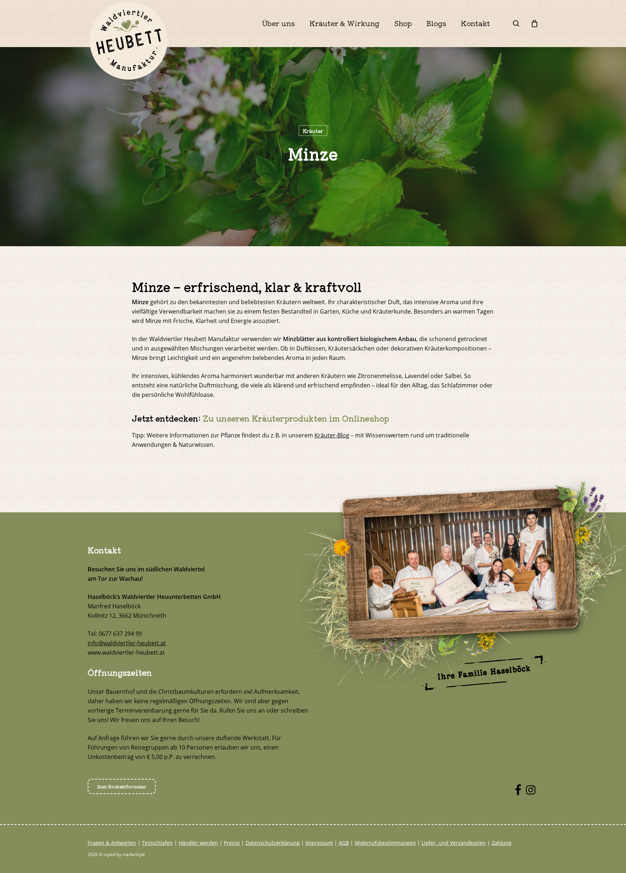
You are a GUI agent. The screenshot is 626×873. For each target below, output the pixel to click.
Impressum (319, 842)
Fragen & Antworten (112, 842)
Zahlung (502, 842)
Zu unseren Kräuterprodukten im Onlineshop (296, 418)
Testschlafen (157, 842)
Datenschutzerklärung (273, 842)
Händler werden (198, 842)
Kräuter (313, 130)
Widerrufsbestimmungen (385, 842)
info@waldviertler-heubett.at (127, 643)
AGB (344, 842)
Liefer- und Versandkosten (454, 842)
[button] (122, 786)
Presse (232, 842)
